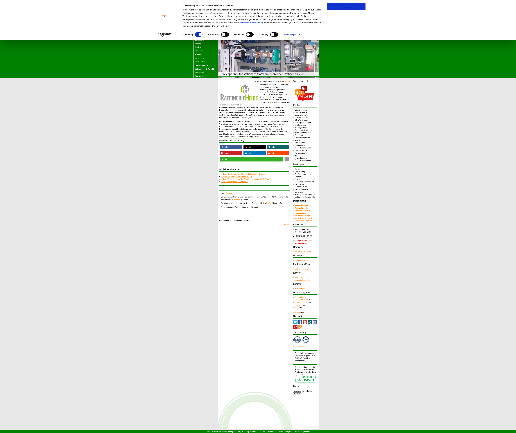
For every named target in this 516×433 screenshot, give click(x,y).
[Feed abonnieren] (300, 329)
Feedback (253, 432)
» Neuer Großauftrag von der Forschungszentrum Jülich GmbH (245, 179)
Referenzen (199, 44)
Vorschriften (199, 51)
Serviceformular (301, 208)
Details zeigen (289, 34)
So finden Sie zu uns (303, 216)
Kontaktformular (301, 206)
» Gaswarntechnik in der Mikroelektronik (236, 177)
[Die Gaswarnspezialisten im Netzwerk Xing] (310, 324)
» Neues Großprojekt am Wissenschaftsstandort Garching (243, 174)
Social (297, 307)
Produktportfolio (301, 302)
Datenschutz (200, 76)
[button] (231, 147)
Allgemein (299, 297)
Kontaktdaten (300, 213)
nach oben (286, 224)
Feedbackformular (302, 211)
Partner (198, 54)
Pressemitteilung (301, 300)
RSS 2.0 (269, 203)
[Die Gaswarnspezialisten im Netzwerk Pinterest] (295, 329)
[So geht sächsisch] (305, 382)
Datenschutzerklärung (252, 22)
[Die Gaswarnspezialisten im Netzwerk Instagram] (315, 324)
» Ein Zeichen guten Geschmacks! (234, 182)
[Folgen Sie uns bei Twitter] (295, 324)
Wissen (298, 312)
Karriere (307, 432)
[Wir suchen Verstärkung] (304, 103)
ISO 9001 (262, 432)
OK (346, 7)
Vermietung (199, 58)
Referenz (287, 81)
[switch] (225, 34)
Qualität (198, 47)
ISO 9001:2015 (301, 347)
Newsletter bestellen (303, 252)
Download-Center (301, 260)
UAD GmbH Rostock (303, 221)
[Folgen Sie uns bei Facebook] (300, 324)
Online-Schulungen (302, 269)
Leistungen (199, 40)
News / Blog (200, 62)
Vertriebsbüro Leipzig (304, 218)
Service (245, 432)
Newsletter (298, 432)
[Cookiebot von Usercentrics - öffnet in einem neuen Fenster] (164, 35)
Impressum (199, 73)
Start (230, 432)
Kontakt (237, 432)
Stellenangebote (201, 65)
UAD (291, 432)
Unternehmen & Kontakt (204, 69)
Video (297, 310)
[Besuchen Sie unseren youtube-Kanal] (305, 324)
